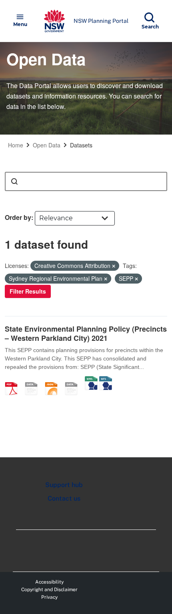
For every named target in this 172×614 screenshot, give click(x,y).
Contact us (64, 498)
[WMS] (91, 380)
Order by (18, 217)
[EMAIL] (34, 380)
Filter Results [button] (28, 291)
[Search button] (14, 181)
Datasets (81, 145)
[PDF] (14, 380)
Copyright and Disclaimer (49, 589)
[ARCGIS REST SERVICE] (74, 380)
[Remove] (113, 266)
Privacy (49, 597)
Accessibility (49, 582)
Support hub (64, 485)
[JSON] (54, 380)
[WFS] (105, 380)
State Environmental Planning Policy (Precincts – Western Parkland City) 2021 (86, 333)
